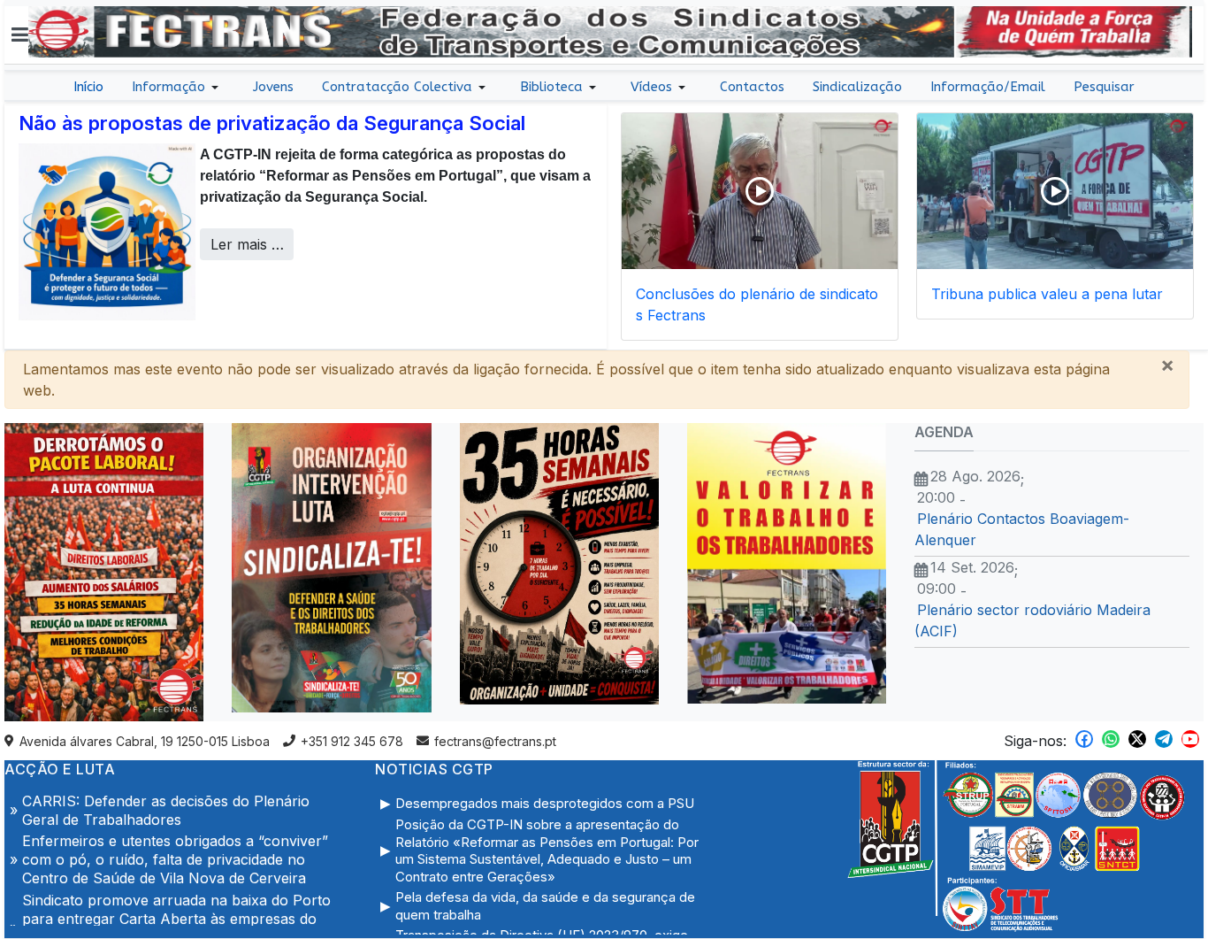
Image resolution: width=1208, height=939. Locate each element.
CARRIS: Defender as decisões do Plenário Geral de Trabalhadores (166, 796)
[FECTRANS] (610, 30)
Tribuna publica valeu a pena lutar (1047, 294)
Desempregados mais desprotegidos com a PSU (544, 803)
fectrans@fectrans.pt (495, 741)
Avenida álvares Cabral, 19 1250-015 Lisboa (144, 741)
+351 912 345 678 (352, 741)
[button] (19, 34)
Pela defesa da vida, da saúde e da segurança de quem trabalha (545, 906)
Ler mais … (247, 244)
